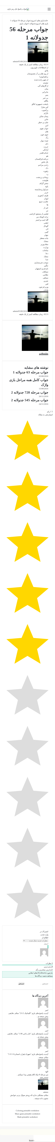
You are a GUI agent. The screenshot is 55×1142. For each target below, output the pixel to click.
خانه (46, 20)
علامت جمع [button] (43, 202)
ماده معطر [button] (44, 238)
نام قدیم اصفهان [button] (41, 269)
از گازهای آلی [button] (43, 86)
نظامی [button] (45, 275)
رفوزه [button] (46, 171)
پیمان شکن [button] (43, 116)
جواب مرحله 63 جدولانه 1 (30, 372)
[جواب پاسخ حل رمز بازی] (18, 9)
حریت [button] (46, 147)
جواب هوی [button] (44, 128)
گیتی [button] (46, 232)
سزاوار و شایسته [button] (41, 189)
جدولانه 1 (31, 23)
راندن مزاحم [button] (43, 165)
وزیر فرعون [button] (43, 287)
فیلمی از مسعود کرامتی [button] (38, 214)
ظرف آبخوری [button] (43, 195)
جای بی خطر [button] (43, 122)
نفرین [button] (46, 281)
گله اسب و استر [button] (42, 220)
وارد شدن (44, 934)
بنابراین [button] (45, 92)
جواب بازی (24, 23)
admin (15, 61)
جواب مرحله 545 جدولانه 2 (29, 400)
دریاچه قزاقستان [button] (41, 159)
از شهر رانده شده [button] (41, 80)
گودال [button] (46, 226)
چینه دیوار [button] (44, 141)
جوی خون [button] (44, 134)
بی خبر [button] (45, 98)
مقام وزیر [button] (44, 244)
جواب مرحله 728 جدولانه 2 (29, 392)
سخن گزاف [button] (43, 183)
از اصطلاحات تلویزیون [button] (39, 67)
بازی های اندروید (37, 20)
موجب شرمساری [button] (41, 262)
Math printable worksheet (27, 1117)
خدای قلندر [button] (44, 153)
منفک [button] (46, 256)
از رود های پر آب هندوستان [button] (37, 74)
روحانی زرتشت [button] (42, 177)
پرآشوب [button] (45, 110)
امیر (46, 1010)
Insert (31, 1140)
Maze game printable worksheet (27, 1114)
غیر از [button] (46, 208)
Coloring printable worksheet (27, 1110)
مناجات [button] (45, 250)
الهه (46, 1071)
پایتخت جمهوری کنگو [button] (40, 104)
